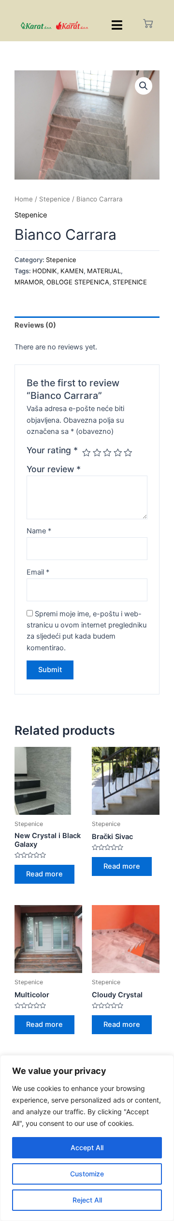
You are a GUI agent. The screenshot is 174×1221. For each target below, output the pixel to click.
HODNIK (44, 271)
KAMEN (72, 271)
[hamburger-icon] (117, 25)
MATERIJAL (104, 271)
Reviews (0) (35, 325)
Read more (44, 874)
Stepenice (54, 199)
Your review (54, 469)
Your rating (52, 450)
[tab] (87, 325)
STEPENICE (130, 282)
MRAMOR (28, 282)
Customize (87, 1174)
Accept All (87, 1147)
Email (38, 572)
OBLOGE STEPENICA (77, 282)
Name (39, 531)
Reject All (87, 1200)
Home (23, 199)
